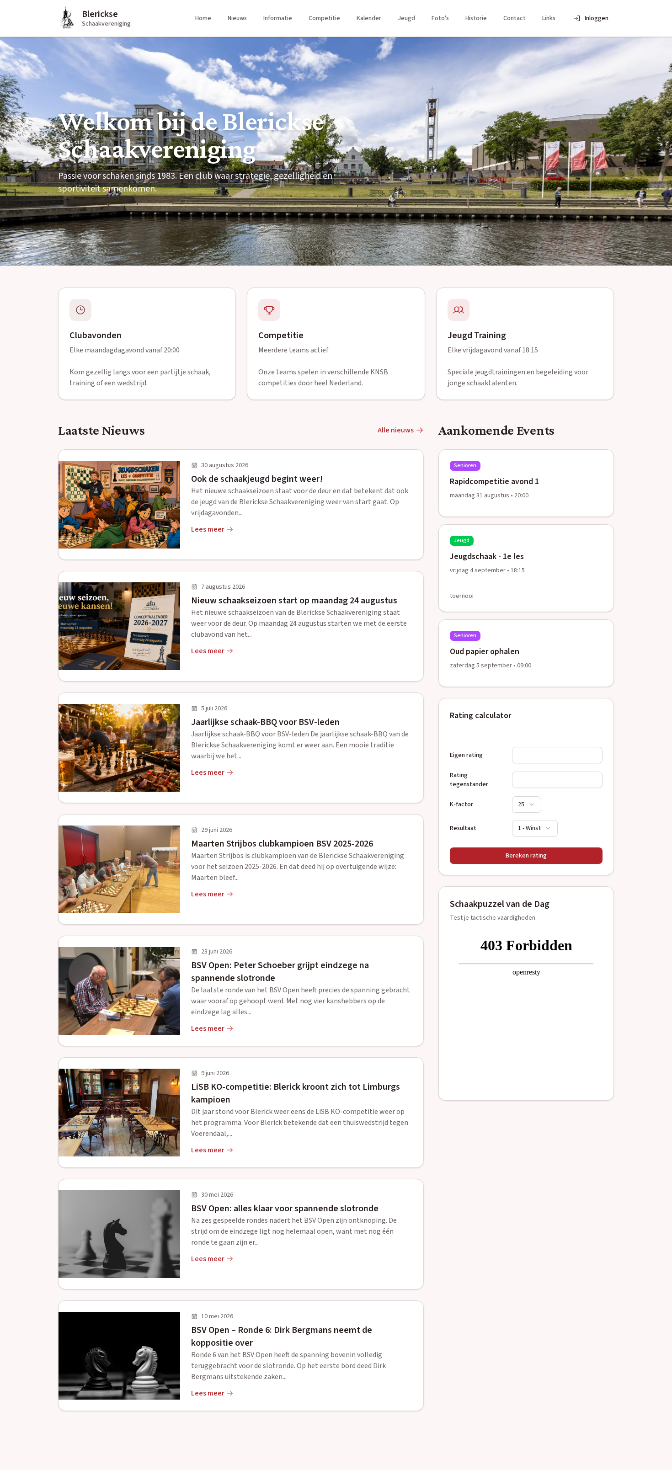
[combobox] (526, 804)
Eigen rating (466, 755)
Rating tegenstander (469, 780)
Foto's (440, 18)
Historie (476, 18)
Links (548, 18)
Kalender (369, 18)
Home (203, 18)
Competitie (324, 18)
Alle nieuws (396, 430)
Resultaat (463, 828)
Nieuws (237, 18)
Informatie (277, 18)
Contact (514, 18)
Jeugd (406, 18)
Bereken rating (526, 855)
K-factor (461, 804)
